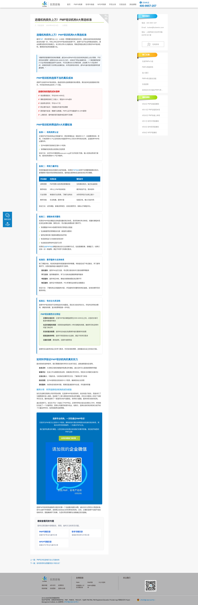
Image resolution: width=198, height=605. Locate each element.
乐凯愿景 (145, 84)
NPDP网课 (102, 4)
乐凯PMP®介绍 (147, 61)
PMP (41, 39)
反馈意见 (61, 585)
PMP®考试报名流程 (149, 78)
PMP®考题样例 (147, 67)
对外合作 (52, 585)
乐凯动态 (122, 4)
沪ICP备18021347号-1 (71, 602)
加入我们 (145, 73)
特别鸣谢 (44, 588)
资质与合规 (61, 588)
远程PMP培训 (48, 246)
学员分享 (112, 4)
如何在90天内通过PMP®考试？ (153, 90)
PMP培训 (76, 170)
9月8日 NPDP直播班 (149, 132)
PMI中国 (90, 582)
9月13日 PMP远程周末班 (151, 109)
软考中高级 (90, 4)
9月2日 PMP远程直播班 (150, 104)
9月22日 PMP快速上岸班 (151, 115)
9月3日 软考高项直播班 (150, 127)
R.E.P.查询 (102, 582)
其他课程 (132, 4)
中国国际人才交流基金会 (80, 586)
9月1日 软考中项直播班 (150, 121)
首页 (68, 4)
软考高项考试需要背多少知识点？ (49, 563)
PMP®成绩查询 (91, 586)
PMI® (78, 582)
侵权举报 (44, 585)
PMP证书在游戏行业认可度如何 (48, 560)
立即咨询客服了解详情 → (69, 438)
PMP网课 (78, 4)
